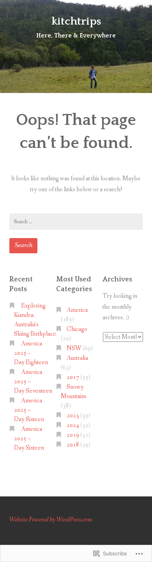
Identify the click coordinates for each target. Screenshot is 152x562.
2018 (73, 445)
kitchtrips (76, 21)
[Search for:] (76, 221)
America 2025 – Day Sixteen (29, 410)
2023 (73, 415)
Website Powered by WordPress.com (50, 520)
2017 (73, 377)
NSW (74, 348)
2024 (73, 425)
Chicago (77, 329)
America (77, 310)
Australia (77, 358)
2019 (73, 435)
